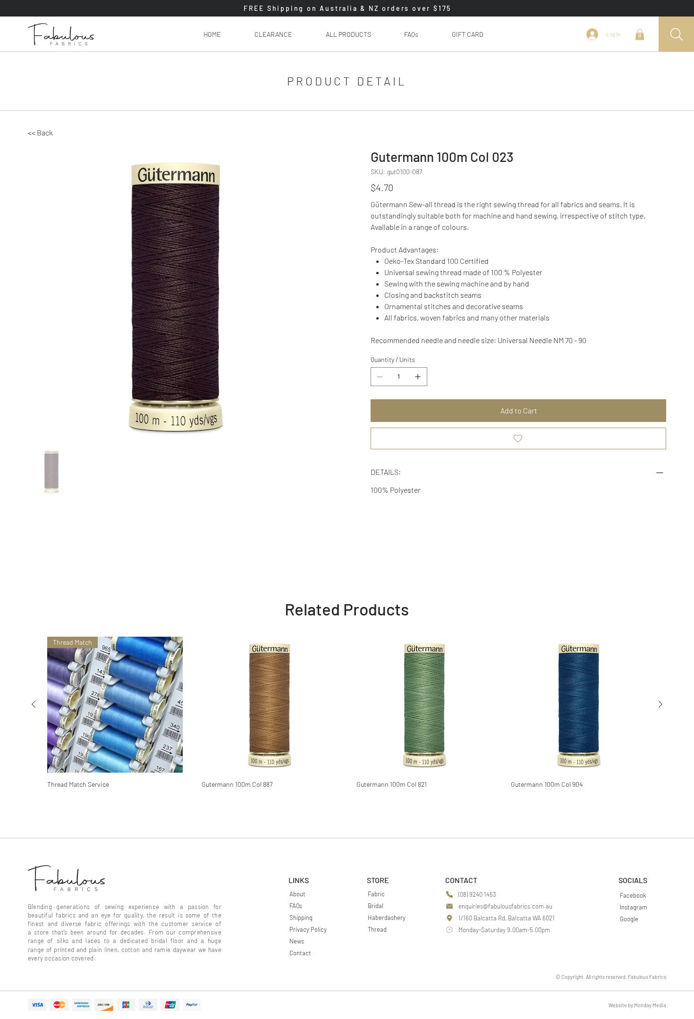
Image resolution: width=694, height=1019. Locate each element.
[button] (348, 34)
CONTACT (461, 880)
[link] (639, 34)
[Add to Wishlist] (518, 438)
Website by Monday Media (637, 1005)
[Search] (676, 34)
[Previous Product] (33, 704)
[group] (347, 715)
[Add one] (417, 376)
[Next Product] (660, 704)
